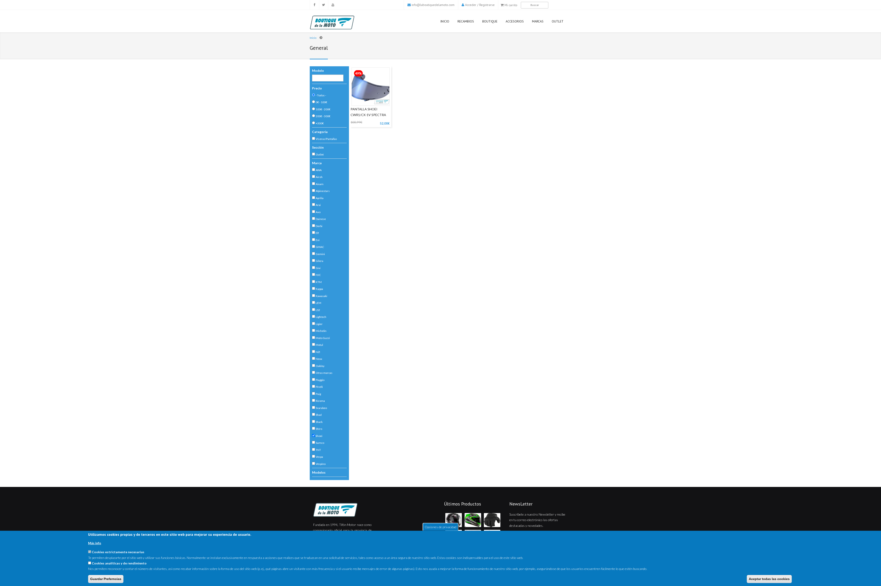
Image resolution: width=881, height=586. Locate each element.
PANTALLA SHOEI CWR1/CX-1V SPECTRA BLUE (368, 114)
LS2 (318, 310)
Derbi (319, 226)
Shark (319, 422)
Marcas (538, 21)
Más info (94, 543)
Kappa (319, 289)
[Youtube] (332, 5)
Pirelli (319, 387)
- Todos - (321, 95)
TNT (318, 450)
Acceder (470, 5)
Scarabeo (321, 408)
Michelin (321, 331)
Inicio (444, 21)
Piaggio (320, 380)
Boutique (489, 21)
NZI (318, 352)
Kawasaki (321, 296)
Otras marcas (324, 373)
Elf (317, 233)
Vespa (319, 456)
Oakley (320, 366)
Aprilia (319, 198)
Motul (319, 345)
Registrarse (487, 5)
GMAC (320, 247)
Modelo (318, 70)
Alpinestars (323, 191)
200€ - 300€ (323, 116)
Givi (318, 268)
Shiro (319, 428)
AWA (319, 170)
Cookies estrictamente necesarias (118, 552)
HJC (318, 275)
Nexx (319, 359)
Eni (318, 240)
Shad (319, 415)
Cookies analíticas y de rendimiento (119, 563)
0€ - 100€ (321, 102)
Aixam (319, 184)
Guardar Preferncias (105, 579)
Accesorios (515, 21)
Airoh (319, 177)
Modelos (319, 472)
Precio (317, 88)
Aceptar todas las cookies (769, 579)
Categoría (320, 132)
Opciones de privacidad (440, 527)
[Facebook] (314, 5)
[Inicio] (340, 22)
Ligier (319, 324)
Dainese (321, 219)
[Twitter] (323, 5)
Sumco (320, 442)
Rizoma (320, 401)
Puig (318, 394)
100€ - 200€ (323, 109)
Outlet (557, 21)
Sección (318, 147)
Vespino (321, 464)
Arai (318, 205)
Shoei (318, 436)
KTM (319, 282)
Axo (318, 212)
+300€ (320, 123)
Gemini (320, 254)
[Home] (342, 510)
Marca (317, 163)
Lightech (321, 317)
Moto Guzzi (323, 338)
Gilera (319, 261)
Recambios (465, 21)
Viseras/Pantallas (326, 139)
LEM (318, 303)
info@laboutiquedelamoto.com (433, 5)
